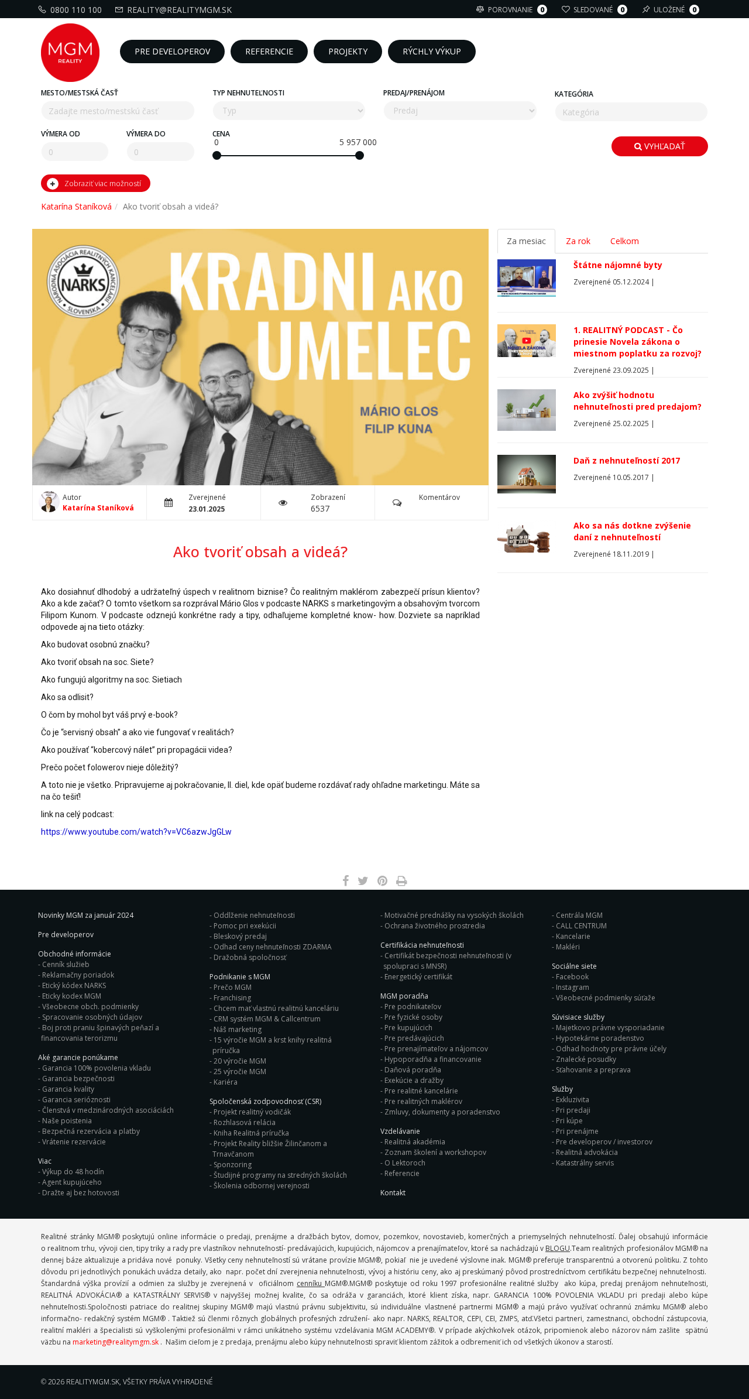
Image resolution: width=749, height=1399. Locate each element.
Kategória (574, 94)
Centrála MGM (579, 915)
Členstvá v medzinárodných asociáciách (108, 1110)
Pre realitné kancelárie (421, 1091)
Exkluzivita (572, 1100)
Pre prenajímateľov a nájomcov (436, 1049)
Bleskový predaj (240, 936)
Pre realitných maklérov (423, 1101)
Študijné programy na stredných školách (280, 1175)
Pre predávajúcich (414, 1038)
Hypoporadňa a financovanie (433, 1059)
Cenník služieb (66, 964)
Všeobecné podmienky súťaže (605, 998)
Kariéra (226, 1082)
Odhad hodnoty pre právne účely (611, 1049)
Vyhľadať (663, 146)
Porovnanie (516, 10)
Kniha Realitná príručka (251, 1133)
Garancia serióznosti (76, 1100)
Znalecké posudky (586, 1059)
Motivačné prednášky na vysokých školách (454, 915)
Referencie (402, 1173)
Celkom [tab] (624, 240)
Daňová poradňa (412, 1070)
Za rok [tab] (578, 240)
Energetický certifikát (418, 977)
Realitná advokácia (587, 1152)
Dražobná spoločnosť (250, 957)
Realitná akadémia (414, 1142)
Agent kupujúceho (72, 1182)
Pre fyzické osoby (413, 1017)
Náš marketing (238, 1029)
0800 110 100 (76, 9)
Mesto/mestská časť (79, 93)
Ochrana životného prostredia (434, 926)
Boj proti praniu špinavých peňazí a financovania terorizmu (100, 1033)
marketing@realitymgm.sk (116, 1342)
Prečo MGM (233, 987)
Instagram (572, 987)
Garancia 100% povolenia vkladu (96, 1068)
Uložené (675, 10)
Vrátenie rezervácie (74, 1142)
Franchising (232, 998)
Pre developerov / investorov (604, 1142)
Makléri (568, 947)
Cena (221, 134)
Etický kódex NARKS (74, 985)
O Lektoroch (404, 1163)
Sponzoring (233, 1165)
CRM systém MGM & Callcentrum (267, 1019)
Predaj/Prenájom (414, 93)
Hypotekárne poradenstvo (600, 1038)
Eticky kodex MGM (71, 996)
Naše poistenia (67, 1121)
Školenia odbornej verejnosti (262, 1186)
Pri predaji (573, 1110)
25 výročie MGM (240, 1071)
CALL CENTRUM (581, 926)
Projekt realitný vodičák (252, 1112)
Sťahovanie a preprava (593, 1070)
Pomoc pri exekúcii (245, 926)
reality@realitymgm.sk (179, 9)
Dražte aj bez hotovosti (80, 1193)
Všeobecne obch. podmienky (90, 1006)
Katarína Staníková (76, 206)
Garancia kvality (68, 1089)
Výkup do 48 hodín (73, 1172)
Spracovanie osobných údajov (92, 1017)
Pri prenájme (577, 1131)
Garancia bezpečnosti (78, 1078)
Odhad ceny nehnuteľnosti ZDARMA (273, 947)
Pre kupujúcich (408, 1028)
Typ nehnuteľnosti (248, 93)
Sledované (598, 10)
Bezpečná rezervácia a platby (91, 1131)
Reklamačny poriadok (78, 975)
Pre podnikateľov (412, 1006)
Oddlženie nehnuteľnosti (254, 915)
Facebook (572, 977)
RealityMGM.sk (92, 1382)
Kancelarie (573, 936)
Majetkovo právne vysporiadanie (610, 1028)
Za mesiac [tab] (526, 240)
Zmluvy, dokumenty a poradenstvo (442, 1112)
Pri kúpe (569, 1121)
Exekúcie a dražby (414, 1080)
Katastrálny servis (585, 1163)
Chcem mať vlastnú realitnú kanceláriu (276, 1008)
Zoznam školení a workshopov (435, 1152)
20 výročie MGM (240, 1061)
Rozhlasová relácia (245, 1122)
